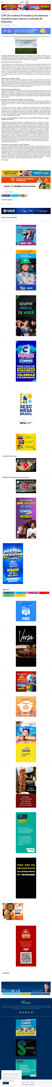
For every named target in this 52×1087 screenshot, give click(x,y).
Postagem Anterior (6, 221)
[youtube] (26, 1012)
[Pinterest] (23, 195)
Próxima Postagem (46, 221)
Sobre (23, 1082)
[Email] (25, 195)
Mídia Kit (32, 1082)
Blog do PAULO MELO (30, 1084)
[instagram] (29, 1012)
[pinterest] (32, 1012)
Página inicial (4, 12)
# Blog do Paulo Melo (12, 12)
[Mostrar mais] (28, 195)
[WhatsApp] (20, 195)
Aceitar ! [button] (5, 1083)
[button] (2, 2)
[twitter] (23, 1012)
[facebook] (20, 1012)
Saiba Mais (11, 1081)
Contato (27, 1082)
